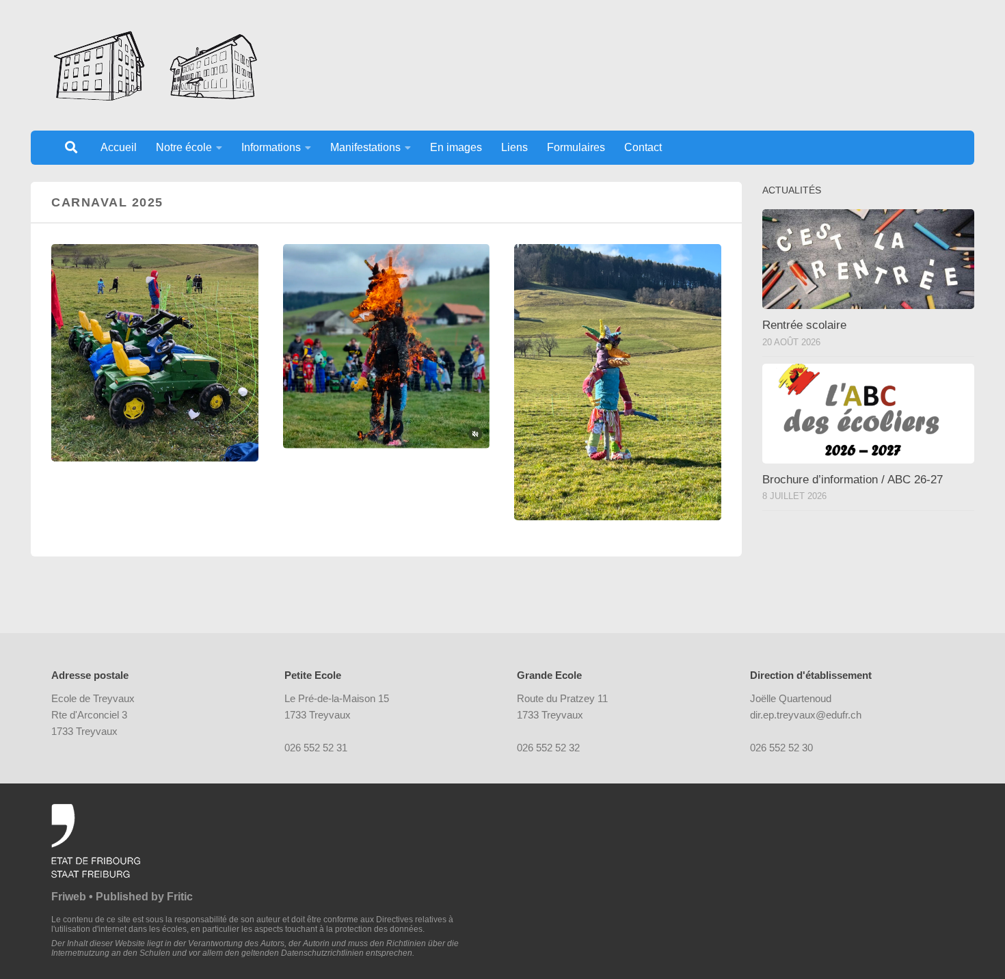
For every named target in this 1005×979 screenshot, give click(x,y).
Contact (643, 147)
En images (456, 147)
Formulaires (576, 147)
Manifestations (365, 147)
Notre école (184, 147)
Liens (514, 147)
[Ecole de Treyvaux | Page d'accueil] (154, 65)
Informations (271, 147)
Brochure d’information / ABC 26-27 (852, 479)
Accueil (118, 147)
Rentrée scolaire (804, 325)
